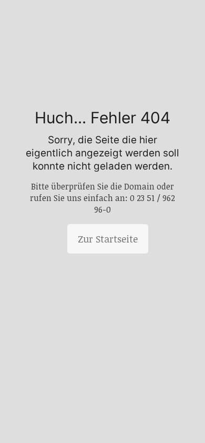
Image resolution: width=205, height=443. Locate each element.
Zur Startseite (108, 239)
